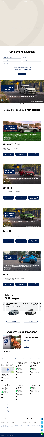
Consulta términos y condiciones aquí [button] (34, 154)
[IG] (8, 407)
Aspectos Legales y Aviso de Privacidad (7, 425)
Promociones (6, 354)
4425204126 (33, 388)
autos (21, 425)
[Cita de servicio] (42, 426)
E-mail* (24, 57)
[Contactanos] (23, 2)
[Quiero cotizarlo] (42, 418)
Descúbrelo (21, 154)
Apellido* (25, 60)
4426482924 (5, 392)
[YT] (8, 410)
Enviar (22, 74)
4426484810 (33, 369)
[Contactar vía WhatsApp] (42, 433)
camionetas (26, 425)
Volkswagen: (17, 425)
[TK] (8, 412)
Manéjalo (25, 346)
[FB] (8, 405)
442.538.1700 (19, 366)
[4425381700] (42, 430)
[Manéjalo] (42, 422)
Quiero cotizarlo (8, 154)
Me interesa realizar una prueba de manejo (22, 67)
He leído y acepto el (23, 69)
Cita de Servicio (26, 340)
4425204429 (19, 391)
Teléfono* (6, 63)
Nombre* (6, 60)
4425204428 (19, 369)
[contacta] (7, 369)
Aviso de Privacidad (27, 69)
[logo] (22, 3)
